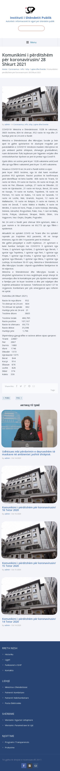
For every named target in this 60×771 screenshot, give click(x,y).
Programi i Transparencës (17, 742)
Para (7, 398)
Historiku (9, 654)
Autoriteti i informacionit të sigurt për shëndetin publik (30, 21)
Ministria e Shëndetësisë (16, 687)
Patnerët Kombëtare (14, 692)
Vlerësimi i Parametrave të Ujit (19, 725)
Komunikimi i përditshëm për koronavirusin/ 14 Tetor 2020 (29, 620)
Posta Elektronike (13, 703)
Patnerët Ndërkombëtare (17, 698)
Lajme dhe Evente (38, 69)
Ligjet (7, 659)
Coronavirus (14, 69)
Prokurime (10, 747)
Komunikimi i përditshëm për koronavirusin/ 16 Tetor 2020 (29, 509)
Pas (18, 398)
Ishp (27, 69)
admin (7, 124)
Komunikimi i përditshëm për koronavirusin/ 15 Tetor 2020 (29, 564)
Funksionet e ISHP (13, 665)
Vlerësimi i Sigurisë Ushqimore (19, 720)
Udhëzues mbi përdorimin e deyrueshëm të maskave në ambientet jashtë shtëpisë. (28, 453)
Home (4, 69)
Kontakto (9, 670)
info (22, 69)
